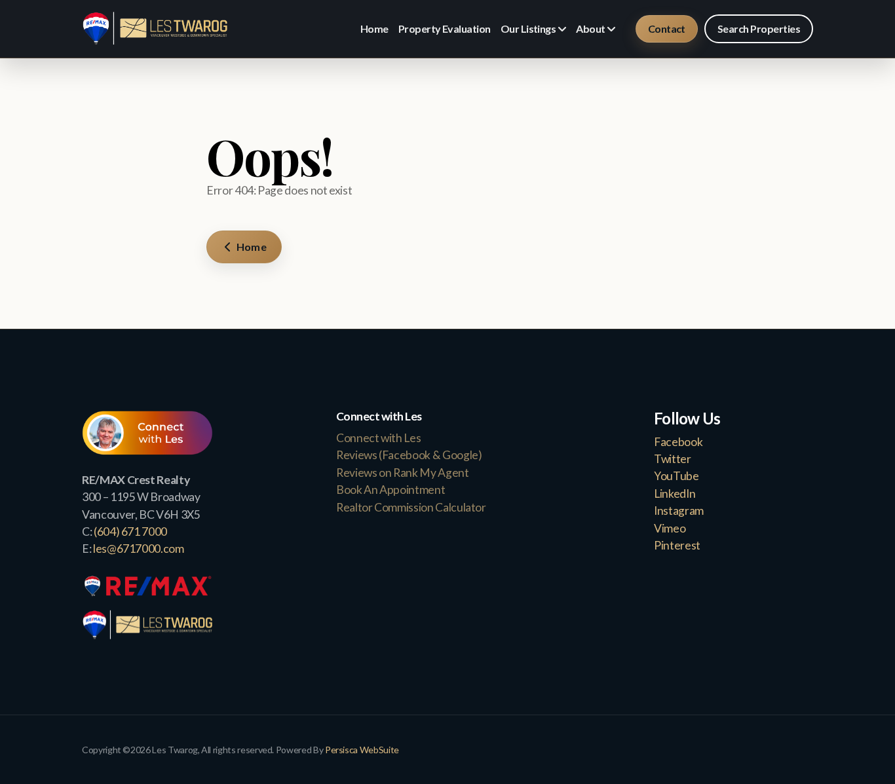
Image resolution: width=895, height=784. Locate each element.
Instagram (679, 510)
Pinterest (677, 545)
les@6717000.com (138, 548)
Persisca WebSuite (362, 749)
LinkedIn (674, 493)
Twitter (672, 459)
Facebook (678, 442)
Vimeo (669, 528)
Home (251, 246)
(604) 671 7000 (130, 531)
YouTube (676, 476)
